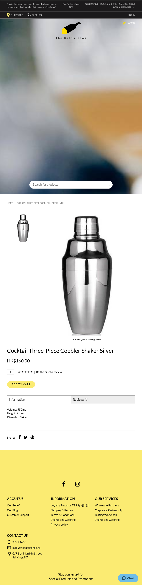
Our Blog (12, 510)
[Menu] (9, 24)
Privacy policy (59, 524)
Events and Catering (63, 519)
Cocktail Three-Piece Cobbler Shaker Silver (40, 203)
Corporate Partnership (108, 510)
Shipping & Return (62, 510)
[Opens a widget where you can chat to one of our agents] (128, 578)
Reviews (80, 399)
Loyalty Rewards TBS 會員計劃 (70, 505)
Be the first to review (49, 372)
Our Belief (13, 505)
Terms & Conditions (63, 514)
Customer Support (18, 514)
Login (131, 15)
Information (17, 399)
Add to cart (21, 384)
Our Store (17, 15)
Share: (11, 437)
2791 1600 (37, 15)
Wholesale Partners (107, 505)
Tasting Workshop (106, 514)
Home (10, 203)
